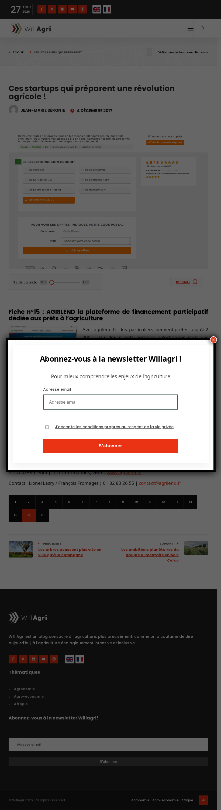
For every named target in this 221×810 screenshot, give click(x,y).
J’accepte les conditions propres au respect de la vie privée (114, 427)
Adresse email (57, 389)
